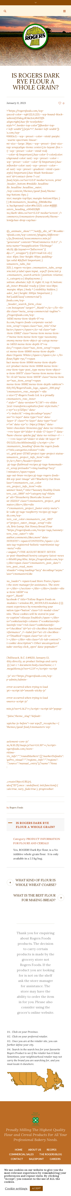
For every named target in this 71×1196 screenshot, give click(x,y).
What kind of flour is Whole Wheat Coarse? (36, 882)
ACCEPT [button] (36, 1188)
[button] (35, 825)
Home (18, 1149)
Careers (55, 1158)
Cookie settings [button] (16, 1188)
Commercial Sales (21, 1154)
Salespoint (36, 1158)
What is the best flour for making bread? (34, 897)
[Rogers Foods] (35, 37)
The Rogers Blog (50, 1154)
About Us (34, 1149)
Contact (17, 1158)
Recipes (51, 1149)
